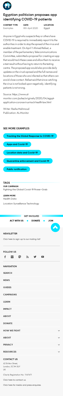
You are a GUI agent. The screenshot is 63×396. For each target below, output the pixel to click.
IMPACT (7, 308)
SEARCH (7, 272)
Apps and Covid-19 (17, 144)
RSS (27, 257)
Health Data (9, 198)
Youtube (42, 257)
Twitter (35, 257)
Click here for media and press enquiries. (22, 385)
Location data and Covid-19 (22, 152)
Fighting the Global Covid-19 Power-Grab (25, 189)
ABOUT (7, 316)
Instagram (12, 257)
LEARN (6, 301)
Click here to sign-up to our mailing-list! (21, 239)
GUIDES (7, 287)
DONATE (7, 323)
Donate (36, 220)
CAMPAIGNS (10, 294)
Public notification (17, 169)
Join (50, 220)
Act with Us (16, 220)
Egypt (47, 28)
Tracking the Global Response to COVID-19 (30, 136)
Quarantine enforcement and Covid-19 (28, 161)
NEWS (6, 280)
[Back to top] (55, 227)
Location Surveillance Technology (21, 203)
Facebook (4, 257)
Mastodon (19, 257)
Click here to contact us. (14, 380)
